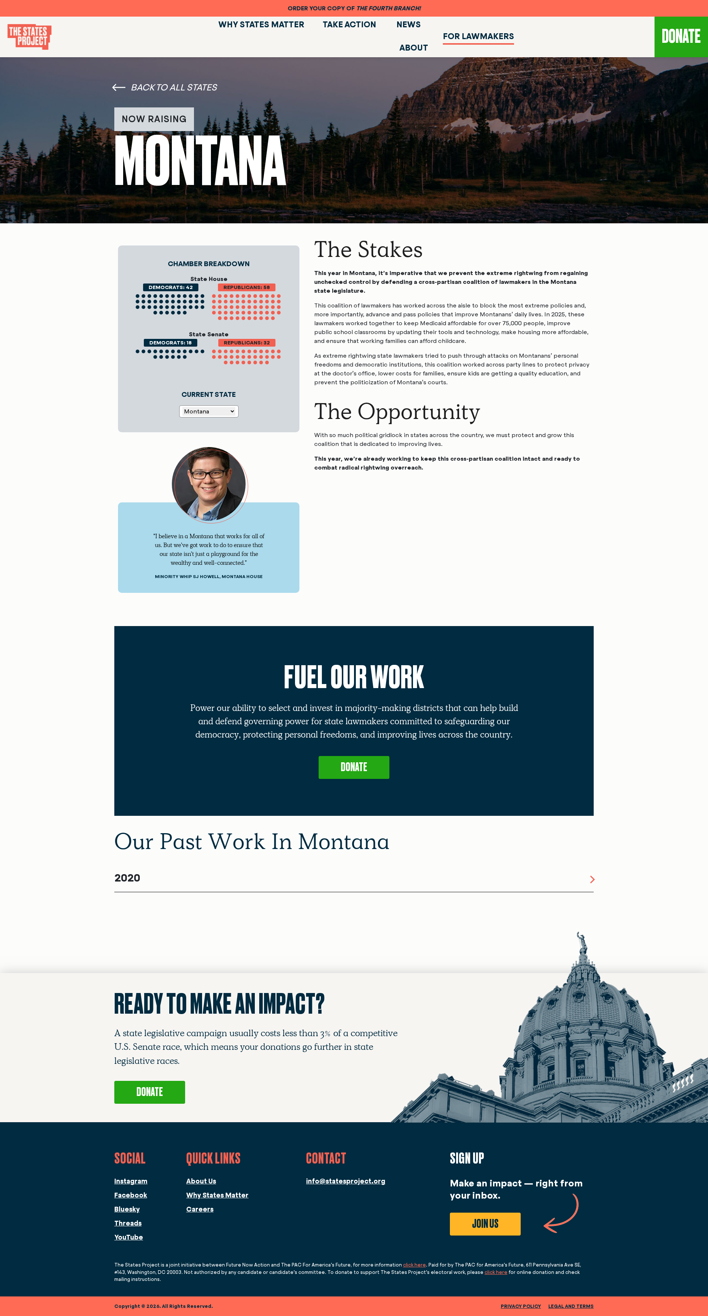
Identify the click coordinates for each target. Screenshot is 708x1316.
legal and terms (571, 1306)
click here (414, 1265)
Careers (200, 1209)
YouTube (128, 1237)
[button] (354, 879)
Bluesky (127, 1209)
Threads (128, 1223)
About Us (201, 1181)
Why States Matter (217, 1195)
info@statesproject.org (345, 1181)
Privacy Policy (521, 1306)
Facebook (130, 1195)
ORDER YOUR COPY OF (354, 8)
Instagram (131, 1181)
